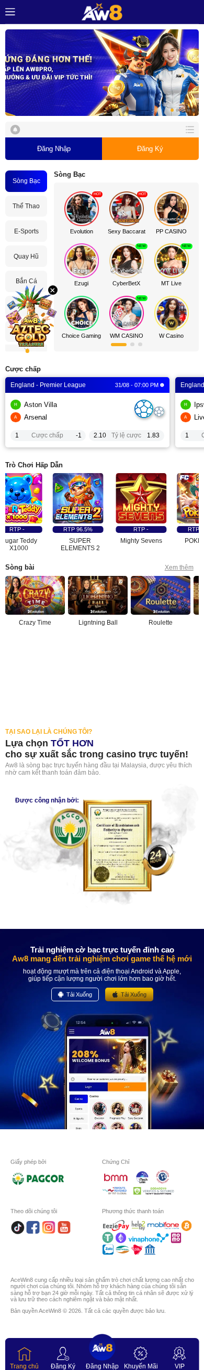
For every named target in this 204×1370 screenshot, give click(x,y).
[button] (102, 72)
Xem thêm (179, 567)
